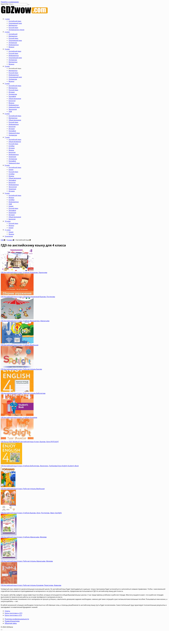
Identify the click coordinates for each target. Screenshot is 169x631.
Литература (13, 43)
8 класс (7, 165)
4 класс (7, 66)
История (12, 92)
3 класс (7, 49)
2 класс (7, 32)
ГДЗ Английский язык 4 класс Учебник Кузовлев (19, 417)
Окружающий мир (15, 23)
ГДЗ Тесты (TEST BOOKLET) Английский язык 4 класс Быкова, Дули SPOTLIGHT (30, 442)
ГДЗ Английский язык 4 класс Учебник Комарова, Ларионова (24, 272)
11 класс (8, 230)
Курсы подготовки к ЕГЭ (13, 615)
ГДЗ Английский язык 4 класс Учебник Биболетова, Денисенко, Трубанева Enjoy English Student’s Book (40, 466)
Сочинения (9, 236)
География (12, 96)
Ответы (7, 611)
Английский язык (15, 21)
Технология (13, 109)
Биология (12, 101)
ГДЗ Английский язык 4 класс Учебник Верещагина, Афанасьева (25, 321)
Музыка (11, 47)
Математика (13, 25)
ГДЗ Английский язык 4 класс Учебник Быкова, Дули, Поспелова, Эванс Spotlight (31, 513)
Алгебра (11, 146)
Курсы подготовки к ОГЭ (13, 613)
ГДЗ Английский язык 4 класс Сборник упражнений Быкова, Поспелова (28, 297)
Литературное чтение (16, 30)
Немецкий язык (14, 107)
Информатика (14, 45)
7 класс (7, 137)
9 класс (7, 193)
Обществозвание (15, 142)
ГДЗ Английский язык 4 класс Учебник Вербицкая (19, 345)
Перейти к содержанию (10, 2)
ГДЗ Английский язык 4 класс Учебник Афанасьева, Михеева (24, 537)
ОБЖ (10, 111)
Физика (11, 150)
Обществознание (15, 98)
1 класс (7, 19)
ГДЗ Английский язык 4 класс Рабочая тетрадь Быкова (21, 369)
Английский (13, 34)
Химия (11, 169)
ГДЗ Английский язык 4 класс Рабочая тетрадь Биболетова (23, 393)
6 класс (7, 114)
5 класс (7, 83)
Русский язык (13, 27)
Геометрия (12, 157)
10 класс (8, 221)
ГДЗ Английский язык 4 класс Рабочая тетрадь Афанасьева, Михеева (27, 561)
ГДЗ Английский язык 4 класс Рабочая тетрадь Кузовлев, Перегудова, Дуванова (31, 585)
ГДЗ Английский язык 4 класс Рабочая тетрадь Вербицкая (23, 489)
